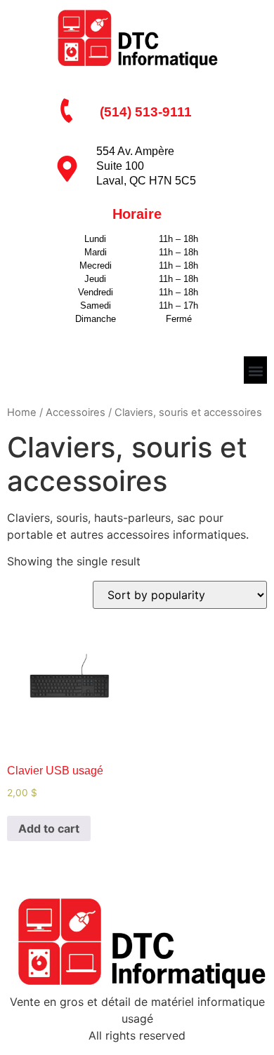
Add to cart (48, 828)
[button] (255, 371)
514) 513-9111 (148, 112)
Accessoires (75, 412)
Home (22, 412)
